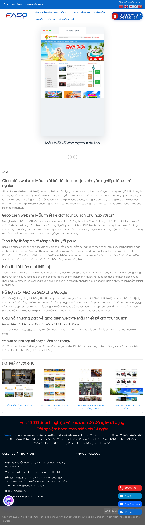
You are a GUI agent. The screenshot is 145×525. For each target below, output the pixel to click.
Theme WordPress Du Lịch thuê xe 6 (126, 407)
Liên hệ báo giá (66, 19)
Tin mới (39, 19)
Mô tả (5, 172)
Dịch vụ (72, 12)
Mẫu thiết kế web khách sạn (19, 407)
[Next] (143, 391)
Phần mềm (99, 12)
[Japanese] (130, 6)
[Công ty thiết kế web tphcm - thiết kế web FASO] (16, 15)
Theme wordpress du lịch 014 (54, 407)
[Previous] (2, 391)
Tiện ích (51, 19)
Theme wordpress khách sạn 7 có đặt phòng (90, 407)
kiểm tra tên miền (43, 12)
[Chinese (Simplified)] (121, 6)
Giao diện (59, 12)
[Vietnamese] (140, 6)
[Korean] (135, 6)
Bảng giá (85, 12)
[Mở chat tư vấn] (8, 500)
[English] (126, 6)
